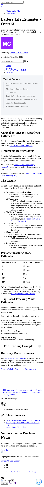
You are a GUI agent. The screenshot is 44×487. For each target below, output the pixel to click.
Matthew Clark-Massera (19, 53)
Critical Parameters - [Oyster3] (21, 146)
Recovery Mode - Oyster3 (15, 358)
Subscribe (5, 450)
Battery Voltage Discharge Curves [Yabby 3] (23, 420)
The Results (11, 92)
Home (8, 66)
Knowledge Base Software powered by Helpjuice (22, 472)
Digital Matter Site (13, 11)
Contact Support (13, 461)
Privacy (4, 461)
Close (4, 483)
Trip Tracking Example (16, 103)
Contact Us (10, 13)
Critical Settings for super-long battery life (22, 84)
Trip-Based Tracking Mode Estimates (21, 99)
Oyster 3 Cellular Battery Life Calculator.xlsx (18, 369)
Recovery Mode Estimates (17, 106)
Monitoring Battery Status (17, 89)
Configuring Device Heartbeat (23, 294)
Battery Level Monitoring (16, 427)
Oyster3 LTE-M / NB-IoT (16, 70)
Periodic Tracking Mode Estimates (20, 96)
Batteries (9, 72)
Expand (12, 483)
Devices (9, 68)
